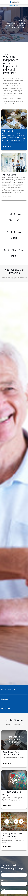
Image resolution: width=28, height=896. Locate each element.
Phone (3, 889)
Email (2, 880)
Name (2, 872)
